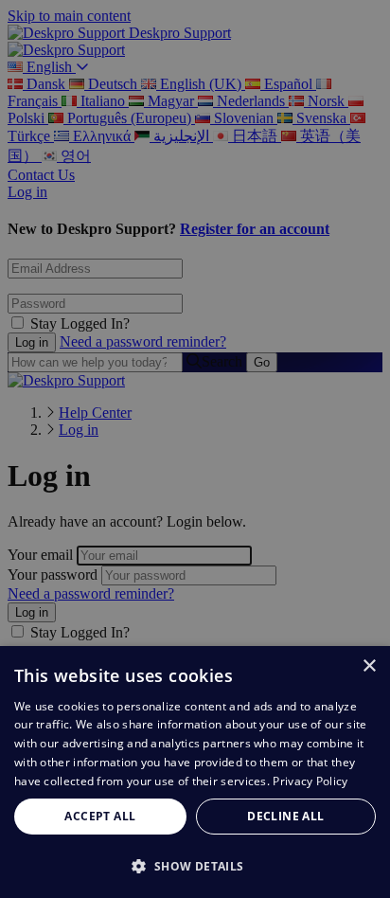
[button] (195, 865)
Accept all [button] (99, 816)
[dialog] (195, 772)
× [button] (369, 666)
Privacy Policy (310, 781)
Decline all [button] (285, 816)
